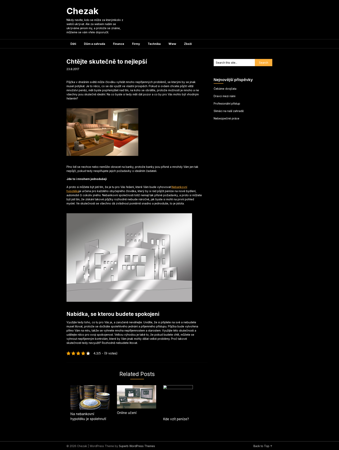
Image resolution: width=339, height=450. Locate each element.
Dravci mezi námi (224, 96)
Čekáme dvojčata (225, 88)
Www (172, 43)
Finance (118, 43)
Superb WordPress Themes (137, 446)
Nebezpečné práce (226, 118)
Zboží (188, 43)
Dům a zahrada (94, 43)
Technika (154, 43)
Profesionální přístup (227, 103)
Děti (73, 43)
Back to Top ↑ (262, 446)
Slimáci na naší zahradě (229, 111)
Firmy (136, 43)
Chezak (82, 11)
